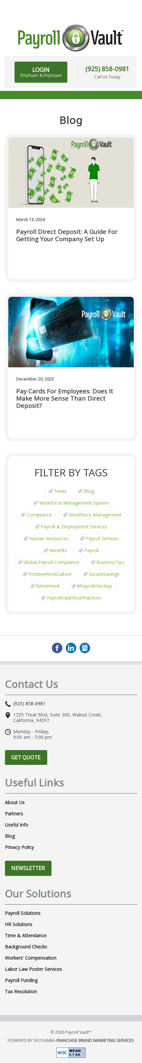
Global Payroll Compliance (51, 562)
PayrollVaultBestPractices (74, 598)
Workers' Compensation (30, 958)
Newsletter (28, 868)
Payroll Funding (21, 980)
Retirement (48, 586)
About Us (15, 802)
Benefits (58, 550)
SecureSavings (104, 574)
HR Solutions (18, 924)
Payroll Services (102, 538)
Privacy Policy (19, 847)
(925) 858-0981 (107, 68)
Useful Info (16, 825)
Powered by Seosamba (71, 1040)
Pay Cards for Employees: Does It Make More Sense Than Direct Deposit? (64, 398)
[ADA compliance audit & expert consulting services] (71, 1052)
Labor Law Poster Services (33, 969)
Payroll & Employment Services (74, 526)
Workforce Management (95, 515)
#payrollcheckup (94, 586)
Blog (89, 491)
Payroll (91, 550)
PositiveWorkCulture (50, 574)
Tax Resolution (21, 991)
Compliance (39, 515)
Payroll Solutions (23, 913)
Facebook (57, 648)
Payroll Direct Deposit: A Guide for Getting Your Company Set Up (67, 235)
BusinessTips (110, 562)
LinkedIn (71, 648)
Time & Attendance (26, 935)
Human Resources (48, 538)
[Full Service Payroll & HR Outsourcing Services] (71, 37)
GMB (85, 648)
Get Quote (26, 757)
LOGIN (41, 72)
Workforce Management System (74, 503)
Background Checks (26, 946)
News (60, 491)
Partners (14, 813)
